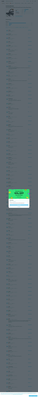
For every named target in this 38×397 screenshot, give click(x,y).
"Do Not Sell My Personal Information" (17, 394)
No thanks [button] (19, 206)
